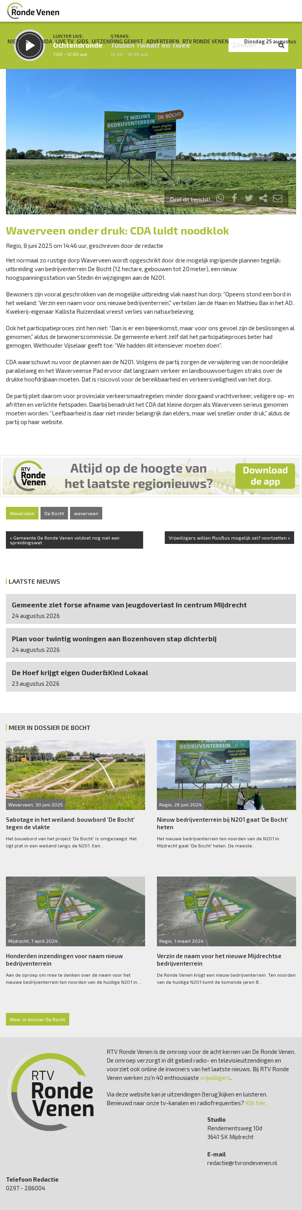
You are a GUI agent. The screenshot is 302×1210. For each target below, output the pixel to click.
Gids (82, 41)
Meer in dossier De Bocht (37, 1019)
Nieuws (17, 41)
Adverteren (162, 41)
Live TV (64, 41)
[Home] (33, 11)
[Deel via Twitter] (249, 199)
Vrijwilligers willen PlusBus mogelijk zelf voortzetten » (229, 537)
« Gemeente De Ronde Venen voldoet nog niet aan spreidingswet (65, 540)
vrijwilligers (215, 1077)
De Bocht (54, 513)
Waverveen (22, 513)
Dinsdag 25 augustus (270, 41)
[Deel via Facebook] (234, 199)
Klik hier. (256, 1102)
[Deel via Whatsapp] (220, 199)
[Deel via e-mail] (277, 199)
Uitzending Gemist (117, 41)
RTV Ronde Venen (205, 41)
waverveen (86, 513)
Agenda (41, 41)
